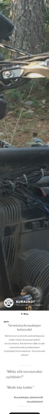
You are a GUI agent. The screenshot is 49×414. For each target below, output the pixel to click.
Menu (25, 314)
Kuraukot (25, 302)
